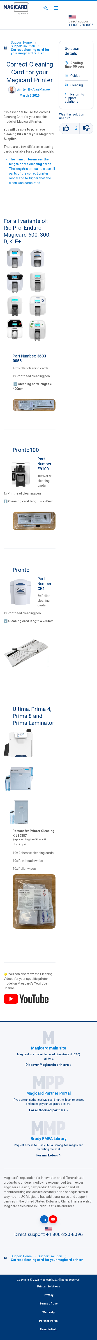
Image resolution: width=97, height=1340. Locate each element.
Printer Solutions (48, 1286)
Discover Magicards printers (47, 1065)
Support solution (23, 46)
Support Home (21, 42)
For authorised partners (47, 1110)
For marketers (47, 1155)
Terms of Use (48, 1303)
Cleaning (76, 85)
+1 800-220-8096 (81, 25)
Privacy (48, 1295)
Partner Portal (48, 1320)
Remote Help (48, 1329)
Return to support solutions (74, 98)
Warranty (48, 1312)
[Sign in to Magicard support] (46, 7)
